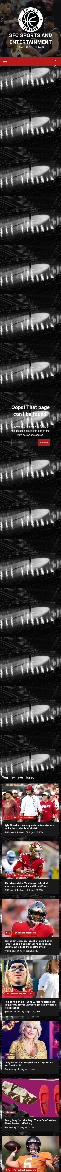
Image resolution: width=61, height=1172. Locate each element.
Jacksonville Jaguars (16, 993)
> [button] (55, 61)
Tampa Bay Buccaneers (25, 932)
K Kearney (11, 1069)
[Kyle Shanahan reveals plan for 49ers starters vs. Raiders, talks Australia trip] (30, 803)
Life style (10, 1054)
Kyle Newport (13, 950)
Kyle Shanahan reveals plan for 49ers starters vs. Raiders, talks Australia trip (29, 827)
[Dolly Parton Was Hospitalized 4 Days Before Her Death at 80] (30, 1040)
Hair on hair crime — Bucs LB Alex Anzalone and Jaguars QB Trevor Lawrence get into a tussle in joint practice (31, 1004)
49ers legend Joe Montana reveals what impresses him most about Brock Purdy (26, 885)
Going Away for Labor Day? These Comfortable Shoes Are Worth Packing (30, 1122)
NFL (8, 817)
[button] (5, 61)
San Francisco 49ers (23, 817)
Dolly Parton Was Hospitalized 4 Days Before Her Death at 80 (29, 1064)
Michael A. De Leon (16, 832)
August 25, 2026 (36, 832)
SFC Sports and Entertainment (30, 39)
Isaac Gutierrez (14, 1011)
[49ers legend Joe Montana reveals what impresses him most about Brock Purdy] (30, 860)
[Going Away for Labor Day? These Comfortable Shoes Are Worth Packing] (30, 1098)
